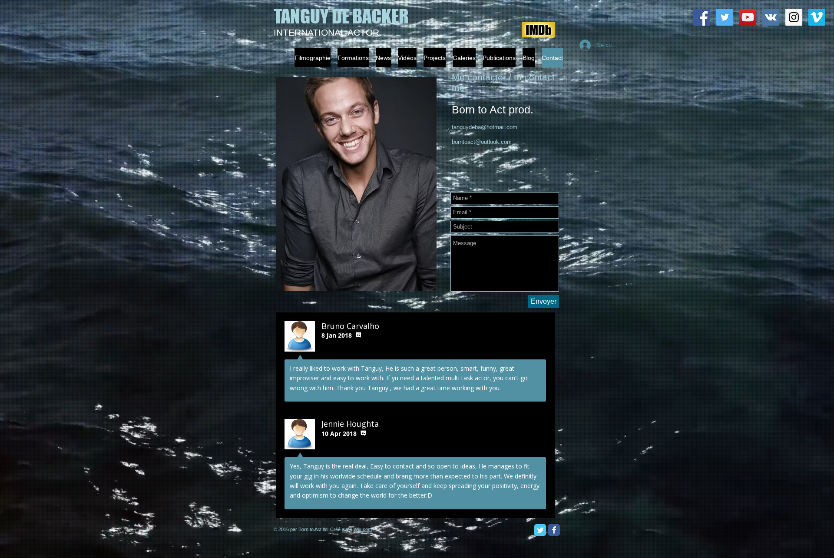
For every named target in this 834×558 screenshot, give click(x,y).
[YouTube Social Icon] (747, 17)
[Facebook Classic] (554, 530)
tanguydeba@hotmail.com (484, 127)
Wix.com (363, 529)
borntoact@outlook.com (482, 142)
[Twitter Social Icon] (724, 17)
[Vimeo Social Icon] (816, 17)
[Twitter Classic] (540, 530)
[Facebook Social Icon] (701, 17)
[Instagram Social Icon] (793, 17)
